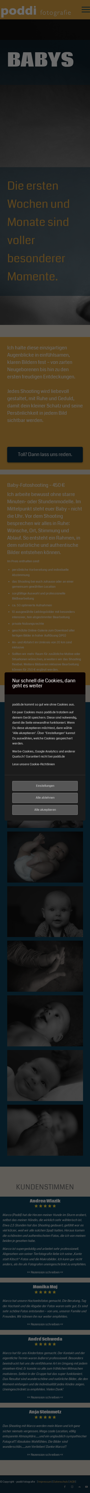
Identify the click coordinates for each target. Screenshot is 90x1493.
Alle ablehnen (45, 797)
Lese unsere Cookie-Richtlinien (33, 764)
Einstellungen (45, 786)
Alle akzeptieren (45, 810)
